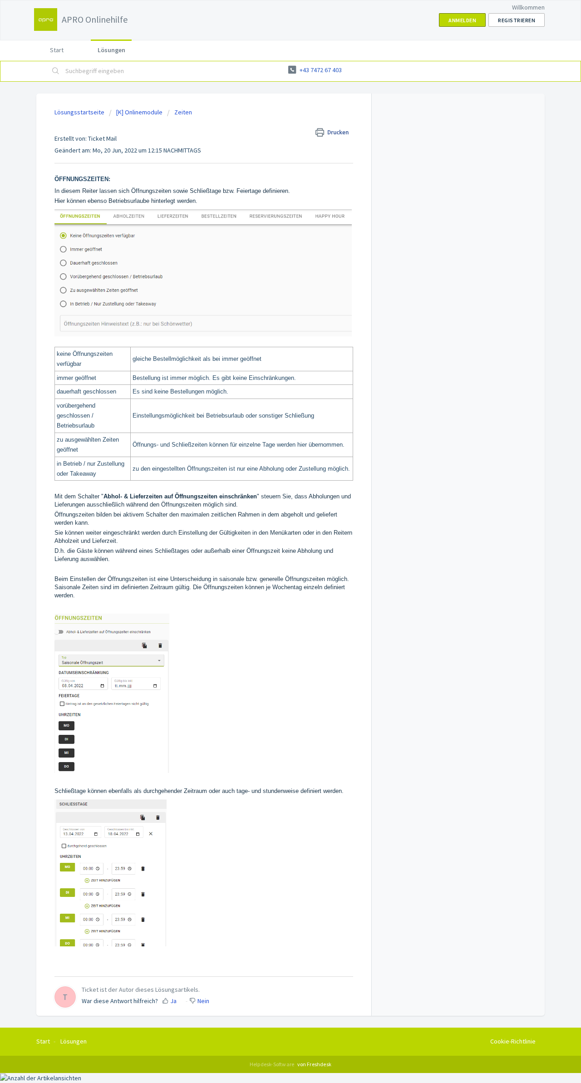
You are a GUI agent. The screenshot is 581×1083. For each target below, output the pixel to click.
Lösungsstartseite (80, 112)
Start (57, 50)
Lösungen (111, 50)
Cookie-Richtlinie (513, 1041)
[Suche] (56, 71)
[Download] (273, 434)
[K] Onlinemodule (139, 112)
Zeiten (183, 112)
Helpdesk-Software (272, 1064)
